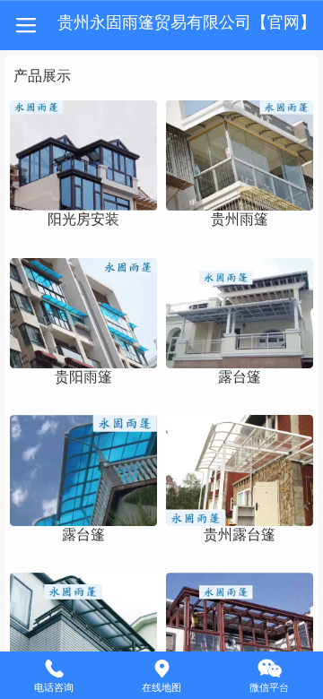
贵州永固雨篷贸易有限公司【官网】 (186, 22)
